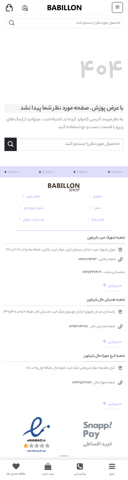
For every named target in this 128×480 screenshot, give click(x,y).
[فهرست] (117, 7)
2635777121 (82, 383)
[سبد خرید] (9, 8)
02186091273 (87, 259)
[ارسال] (12, 23)
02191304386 (78, 327)
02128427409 (91, 272)
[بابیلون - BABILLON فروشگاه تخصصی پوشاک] (64, 7)
